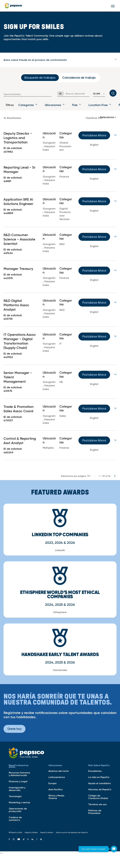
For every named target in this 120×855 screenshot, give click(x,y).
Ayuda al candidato (99, 783)
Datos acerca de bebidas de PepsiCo (72, 832)
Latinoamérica (56, 777)
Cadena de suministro (15, 818)
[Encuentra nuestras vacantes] (112, 93)
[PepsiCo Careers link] (13, 6)
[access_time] (59, 93)
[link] (60, 142)
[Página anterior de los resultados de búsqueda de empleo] (94, 476)
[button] (60, 60)
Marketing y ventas (19, 802)
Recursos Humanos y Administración (19, 774)
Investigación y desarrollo (17, 788)
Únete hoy (14, 729)
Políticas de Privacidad (94, 811)
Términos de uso (97, 804)
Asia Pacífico (55, 789)
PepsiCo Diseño (46, 832)
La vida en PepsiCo (98, 777)
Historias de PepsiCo (99, 789)
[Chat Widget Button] (114, 849)
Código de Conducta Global (98, 796)
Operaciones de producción (18, 809)
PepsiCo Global (31, 832)
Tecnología (15, 796)
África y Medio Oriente (56, 796)
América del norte (58, 771)
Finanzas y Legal (18, 781)
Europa (52, 783)
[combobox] (28, 94)
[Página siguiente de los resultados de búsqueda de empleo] (114, 476)
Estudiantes (95, 771)
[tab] (60, 60)
